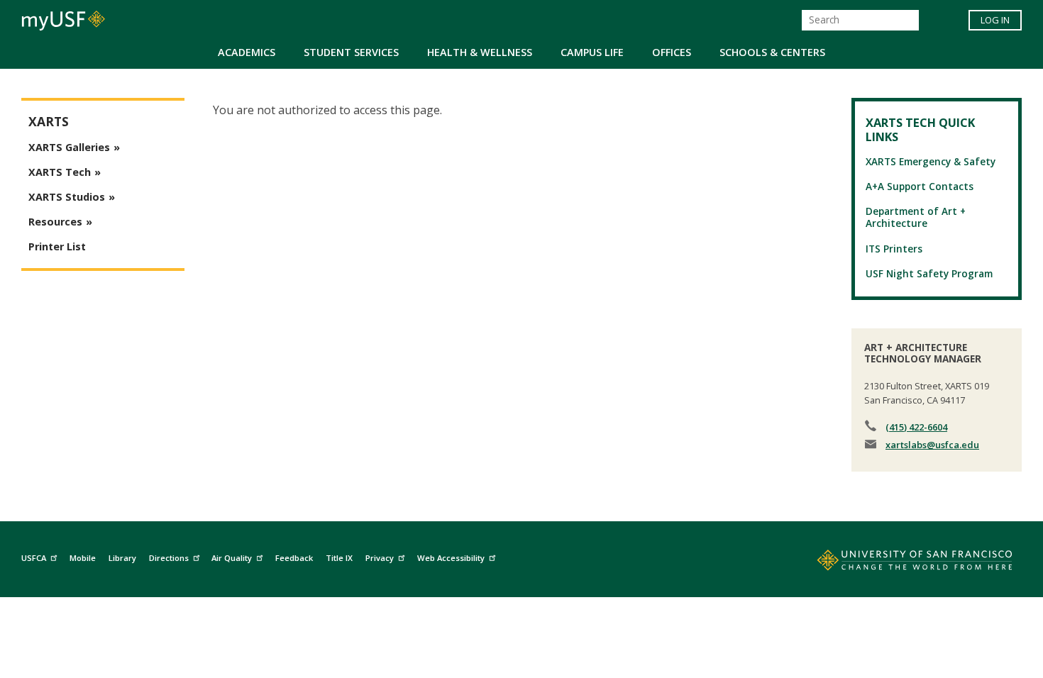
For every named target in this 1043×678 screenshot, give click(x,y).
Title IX (339, 557)
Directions (169, 557)
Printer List (57, 246)
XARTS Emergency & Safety (930, 161)
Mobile (83, 557)
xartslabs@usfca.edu (932, 444)
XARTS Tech (59, 172)
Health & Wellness (479, 52)
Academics (246, 52)
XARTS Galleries (69, 147)
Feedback (294, 557)
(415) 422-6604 (916, 427)
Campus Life (592, 52)
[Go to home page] (899, 563)
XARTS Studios (66, 197)
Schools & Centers (772, 52)
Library (122, 557)
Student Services (351, 52)
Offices (671, 52)
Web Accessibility (451, 557)
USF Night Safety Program (929, 273)
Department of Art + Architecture (916, 217)
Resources (55, 221)
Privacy (379, 557)
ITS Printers (894, 248)
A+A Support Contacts (919, 186)
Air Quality (231, 557)
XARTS (48, 121)
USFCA (33, 557)
